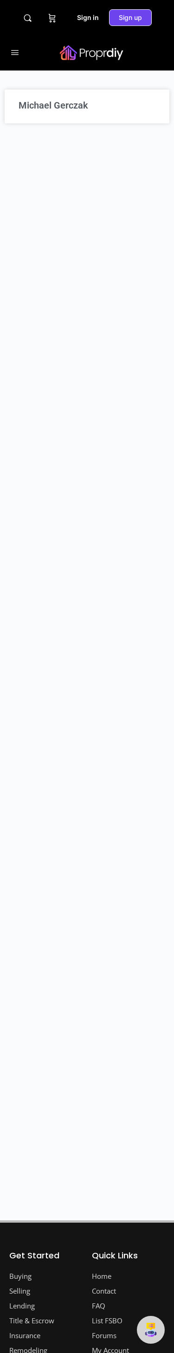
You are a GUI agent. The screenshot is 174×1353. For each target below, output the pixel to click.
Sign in (88, 17)
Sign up (130, 17)
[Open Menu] (14, 52)
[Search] (27, 18)
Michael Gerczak (53, 105)
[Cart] (52, 17)
